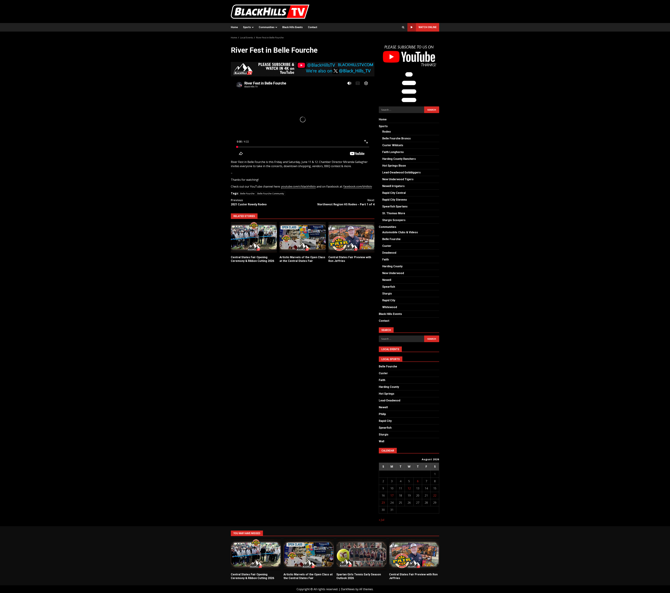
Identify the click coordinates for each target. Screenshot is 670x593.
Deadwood (389, 252)
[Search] (403, 27)
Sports (247, 27)
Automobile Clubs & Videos (400, 232)
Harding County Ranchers (399, 159)
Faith (385, 259)
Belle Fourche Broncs (396, 138)
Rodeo (386, 131)
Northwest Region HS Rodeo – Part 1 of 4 (345, 202)
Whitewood (389, 307)
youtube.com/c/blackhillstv (298, 186)
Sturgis (387, 293)
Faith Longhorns (393, 152)
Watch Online (428, 27)
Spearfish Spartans (395, 206)
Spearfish (388, 286)
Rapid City (388, 300)
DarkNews (348, 589)
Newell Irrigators (393, 186)
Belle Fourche (247, 193)
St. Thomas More (393, 213)
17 (391, 495)
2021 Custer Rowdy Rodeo (249, 202)
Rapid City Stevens (394, 199)
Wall (381, 441)
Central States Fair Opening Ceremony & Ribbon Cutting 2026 (254, 237)
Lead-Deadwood (389, 400)
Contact (312, 27)
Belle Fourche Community (270, 193)
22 (434, 495)
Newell (386, 280)
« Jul (381, 520)
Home (234, 27)
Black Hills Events (292, 27)
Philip (382, 414)
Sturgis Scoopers (393, 220)
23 (383, 503)
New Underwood (393, 273)
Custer (386, 246)
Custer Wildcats (392, 145)
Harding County (392, 266)
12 (409, 488)
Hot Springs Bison (394, 165)
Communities (266, 27)
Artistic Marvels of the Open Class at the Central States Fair (303, 237)
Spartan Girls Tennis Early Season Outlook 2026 (361, 554)
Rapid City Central (394, 193)
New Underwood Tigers (398, 179)
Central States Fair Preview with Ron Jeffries (351, 237)
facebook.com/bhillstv (357, 186)
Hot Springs (386, 393)
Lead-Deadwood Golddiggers (401, 172)
